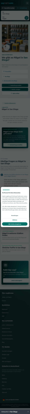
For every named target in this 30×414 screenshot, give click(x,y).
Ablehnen (14, 220)
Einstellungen (14, 215)
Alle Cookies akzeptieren (14, 224)
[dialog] (15, 207)
